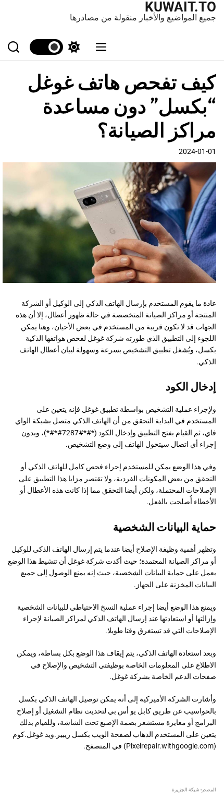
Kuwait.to (180, 7)
